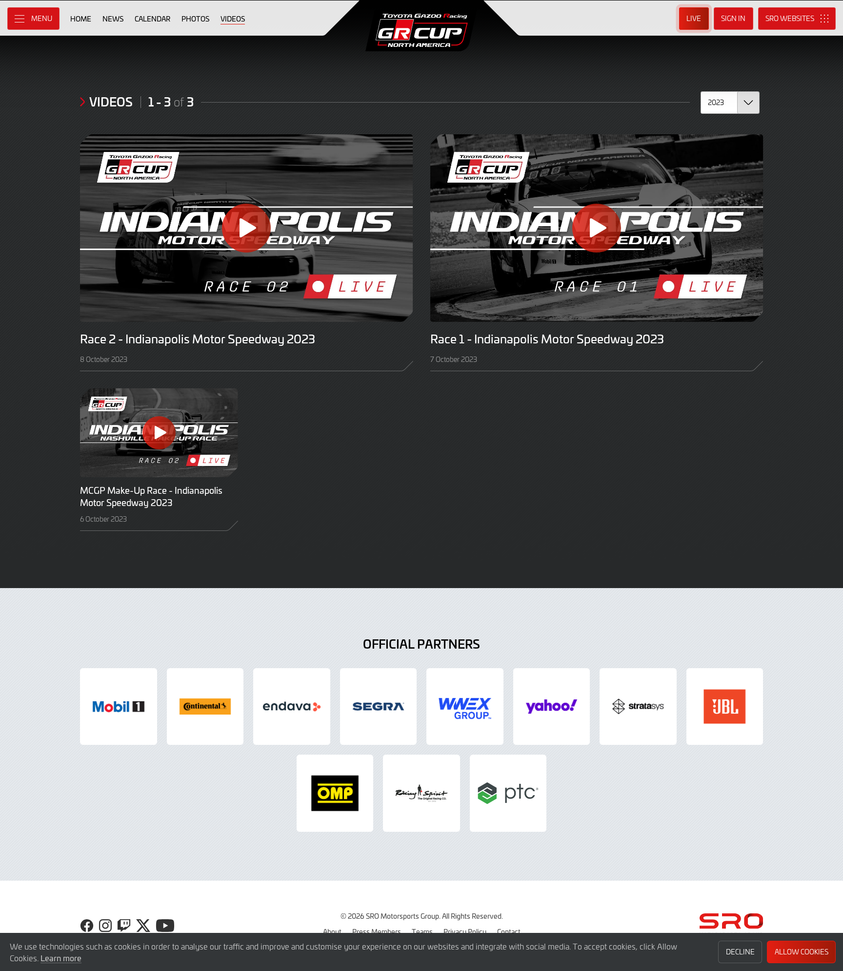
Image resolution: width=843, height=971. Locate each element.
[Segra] (378, 706)
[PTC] (508, 793)
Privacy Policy (464, 931)
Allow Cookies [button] (801, 951)
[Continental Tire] (205, 706)
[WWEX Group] (464, 706)
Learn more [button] (60, 957)
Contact (509, 931)
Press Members (376, 931)
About (332, 931)
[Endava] (291, 706)
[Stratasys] (638, 706)
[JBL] (724, 706)
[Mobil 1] (118, 706)
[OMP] (335, 793)
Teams (422, 931)
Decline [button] (740, 951)
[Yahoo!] (551, 706)
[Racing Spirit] (421, 793)
